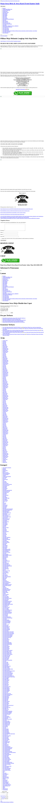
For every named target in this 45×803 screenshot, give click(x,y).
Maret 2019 (5, 426)
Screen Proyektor (6, 594)
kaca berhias (5, 477)
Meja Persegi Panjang (6, 552)
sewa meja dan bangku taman (8, 668)
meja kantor (5, 530)
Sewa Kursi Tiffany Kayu (7, 653)
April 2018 (4, 437)
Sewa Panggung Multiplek (7, 712)
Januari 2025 (5, 359)
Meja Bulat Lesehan (6, 510)
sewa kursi (4, 623)
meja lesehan (5, 543)
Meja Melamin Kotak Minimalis (8, 19)
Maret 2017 (5, 450)
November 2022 (5, 384)
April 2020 (4, 414)
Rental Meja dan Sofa (6, 290)
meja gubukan (5, 524)
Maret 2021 (5, 404)
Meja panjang (5, 547)
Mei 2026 (4, 343)
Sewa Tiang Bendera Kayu (7, 762)
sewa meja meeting (38, 216)
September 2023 (5, 374)
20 (4, 797)
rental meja (4, 587)
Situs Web (2, 236)
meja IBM (4, 525)
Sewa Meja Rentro (6, 697)
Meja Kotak (5, 17)
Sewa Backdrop (5, 600)
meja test (4, 569)
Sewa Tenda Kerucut (6, 750)
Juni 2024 (4, 366)
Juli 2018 (4, 434)
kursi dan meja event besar (7, 484)
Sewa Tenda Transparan (7, 759)
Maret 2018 (5, 438)
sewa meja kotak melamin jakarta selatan (28, 216)
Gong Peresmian (5, 474)
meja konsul (5, 534)
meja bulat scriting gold (7, 512)
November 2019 (5, 419)
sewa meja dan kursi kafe (7, 671)
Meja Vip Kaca (5, 288)
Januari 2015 (5, 462)
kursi (3, 480)
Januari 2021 (5, 406)
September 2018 (5, 432)
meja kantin (5, 529)
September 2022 (5, 386)
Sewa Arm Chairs (6, 599)
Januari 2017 (5, 452)
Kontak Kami (5, 11)
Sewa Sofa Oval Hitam (7, 735)
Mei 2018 (4, 436)
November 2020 (5, 408)
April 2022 (4, 391)
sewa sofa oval (5, 734)
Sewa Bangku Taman (6, 603)
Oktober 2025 (5, 350)
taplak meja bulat (6, 776)
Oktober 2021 (5, 397)
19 (3, 797)
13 (4, 796)
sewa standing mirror (6, 741)
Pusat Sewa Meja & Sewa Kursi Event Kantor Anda (19, 4)
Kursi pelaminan (5, 495)
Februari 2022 (5, 393)
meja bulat (4, 507)
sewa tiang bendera (6, 761)
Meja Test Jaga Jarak (6, 570)
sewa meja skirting (6, 703)
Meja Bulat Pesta (6, 511)
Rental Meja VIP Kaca (6, 589)
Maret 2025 (5, 357)
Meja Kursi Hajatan (6, 542)
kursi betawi (5, 482)
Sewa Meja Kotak (6, 29)
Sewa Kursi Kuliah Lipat (7, 642)
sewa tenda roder (6, 756)
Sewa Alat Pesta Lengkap (7, 598)
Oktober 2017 (5, 443)
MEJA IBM (5, 16)
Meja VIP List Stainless (7, 576)
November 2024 (5, 361)
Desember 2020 (5, 407)
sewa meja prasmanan (6, 695)
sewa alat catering (6, 597)
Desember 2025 (5, 348)
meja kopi (4, 535)
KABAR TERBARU (6, 10)
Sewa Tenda (5, 743)
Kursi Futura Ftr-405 (6, 491)
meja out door (5, 546)
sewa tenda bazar (6, 744)
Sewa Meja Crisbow (6, 667)
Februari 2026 (5, 346)
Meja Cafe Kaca (5, 515)
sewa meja (4, 661)
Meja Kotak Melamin (6, 539)
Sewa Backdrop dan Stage (7, 601)
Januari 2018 (5, 440)
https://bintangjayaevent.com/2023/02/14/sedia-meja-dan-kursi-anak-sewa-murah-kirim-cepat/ (16, 208)
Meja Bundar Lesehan (6, 514)
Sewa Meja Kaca (6, 27)
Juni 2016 (4, 458)
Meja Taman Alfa (6, 562)
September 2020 (5, 410)
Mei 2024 (4, 367)
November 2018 (5, 430)
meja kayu (4, 532)
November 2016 (5, 454)
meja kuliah (5, 540)
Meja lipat (4, 544)
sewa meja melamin (3, 35)
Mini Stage (4, 578)
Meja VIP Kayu (5, 289)
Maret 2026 (5, 345)
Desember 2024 (5, 360)
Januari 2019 (5, 428)
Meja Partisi (5, 548)
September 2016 (5, 456)
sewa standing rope (6, 742)
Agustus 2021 (5, 399)
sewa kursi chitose (6, 627)
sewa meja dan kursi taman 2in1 (8, 675)
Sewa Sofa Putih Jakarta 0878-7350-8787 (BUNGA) (12, 327)
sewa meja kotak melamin (4, 216)
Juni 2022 (4, 389)
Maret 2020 (5, 415)
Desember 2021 (5, 395)
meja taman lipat (5, 566)
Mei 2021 (4, 402)
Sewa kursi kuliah (6, 641)
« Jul (1, 801)
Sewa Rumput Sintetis (6, 721)
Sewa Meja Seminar (6, 701)
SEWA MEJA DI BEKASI (7, 26)
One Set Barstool (6, 581)
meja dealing (5, 520)
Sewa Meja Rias (5, 699)
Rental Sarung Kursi (6, 590)
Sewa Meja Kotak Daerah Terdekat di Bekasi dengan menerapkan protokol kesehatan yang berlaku (20, 30)
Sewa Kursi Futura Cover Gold (8, 631)
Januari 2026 (5, 347)
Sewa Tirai (4, 765)
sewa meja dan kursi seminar (8, 673)
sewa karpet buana (6, 619)
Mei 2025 (4, 355)
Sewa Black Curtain (6, 607)
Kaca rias (4, 478)
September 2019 (5, 421)
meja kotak (4, 536)
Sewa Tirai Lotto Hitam (7, 768)
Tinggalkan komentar (17, 41)
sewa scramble (5, 725)
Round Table (5, 591)
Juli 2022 (4, 388)
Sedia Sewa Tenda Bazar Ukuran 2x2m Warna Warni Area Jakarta (14, 320)
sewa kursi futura (6, 630)
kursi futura (5, 489)
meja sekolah (5, 559)
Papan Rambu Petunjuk (7, 585)
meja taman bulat (6, 563)
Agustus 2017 (5, 445)
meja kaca (4, 526)
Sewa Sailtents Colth (6, 723)
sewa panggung (5, 710)
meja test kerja (5, 571)
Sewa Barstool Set (6, 605)
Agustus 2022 (5, 387)
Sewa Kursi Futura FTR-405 (8, 634)
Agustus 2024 (5, 364)
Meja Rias (4, 20)
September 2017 (5, 444)
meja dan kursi (5, 517)
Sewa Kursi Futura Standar (7, 636)
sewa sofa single (5, 737)
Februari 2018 (5, 439)
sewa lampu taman (6, 658)
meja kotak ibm (5, 538)
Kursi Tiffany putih (6, 498)
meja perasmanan (6, 551)
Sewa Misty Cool (6, 709)
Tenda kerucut (5, 779)
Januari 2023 (5, 382)
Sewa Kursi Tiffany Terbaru (7, 654)
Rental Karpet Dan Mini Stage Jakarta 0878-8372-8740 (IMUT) (14, 322)
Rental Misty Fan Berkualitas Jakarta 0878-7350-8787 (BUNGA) (14, 318)
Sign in (4, 771)
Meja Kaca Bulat (6, 527)
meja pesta (4, 553)
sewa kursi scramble (6, 646)
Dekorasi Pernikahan (6, 473)
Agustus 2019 (5, 422)
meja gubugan (5, 523)
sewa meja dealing (6, 677)
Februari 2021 (5, 405)
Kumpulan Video (6, 12)
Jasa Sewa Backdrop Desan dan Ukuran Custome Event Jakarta (14, 334)
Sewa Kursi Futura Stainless (7, 635)
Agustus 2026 (5, 340)
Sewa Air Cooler (5, 596)
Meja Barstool (5, 13)
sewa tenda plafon (6, 755)
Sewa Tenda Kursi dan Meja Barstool (9, 752)
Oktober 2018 (5, 431)
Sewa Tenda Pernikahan (7, 754)
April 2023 (4, 379)
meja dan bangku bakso (7, 516)
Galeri (1, 41)
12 (3, 796)
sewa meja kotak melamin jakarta (15, 216)
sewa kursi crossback (6, 628)
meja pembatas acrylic (6, 549)
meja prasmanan (5, 554)
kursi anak (4, 481)
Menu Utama (3, 6)
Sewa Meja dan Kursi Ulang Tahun (9, 676)
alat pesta (4, 468)
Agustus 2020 (5, 411)
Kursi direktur (5, 488)
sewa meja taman (6, 706)
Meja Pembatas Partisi (6, 550)
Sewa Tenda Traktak (6, 758)
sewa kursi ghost (5, 638)
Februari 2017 (5, 451)
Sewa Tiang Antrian (6, 760)
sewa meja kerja (5, 681)
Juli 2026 (4, 341)
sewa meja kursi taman (6, 686)
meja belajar (5, 506)
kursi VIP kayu (5, 500)
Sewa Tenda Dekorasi (6, 746)
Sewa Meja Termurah (6, 31)
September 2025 (5, 351)
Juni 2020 (4, 413)
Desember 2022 (5, 383)
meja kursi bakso (5, 541)
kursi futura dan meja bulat (7, 490)
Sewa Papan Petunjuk (6, 714)
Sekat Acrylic (5, 595)
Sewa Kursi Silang (6, 647)
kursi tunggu (5, 499)
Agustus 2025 (5, 352)
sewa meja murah (17, 217)
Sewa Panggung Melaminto (7, 711)
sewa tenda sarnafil (6, 757)
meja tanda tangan (6, 568)
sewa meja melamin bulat (9, 217)
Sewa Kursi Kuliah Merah (7, 643)
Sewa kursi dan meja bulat (7, 291)
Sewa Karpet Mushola (6, 620)
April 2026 (4, 344)
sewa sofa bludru (6, 728)
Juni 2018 (4, 435)
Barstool (4, 471)
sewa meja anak (5, 663)
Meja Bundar (5, 14)
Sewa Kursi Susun (6, 649)
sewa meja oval (5, 692)
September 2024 (5, 363)
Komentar (2, 230)
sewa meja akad (5, 662)
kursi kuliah (5, 493)
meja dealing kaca (6, 521)
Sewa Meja (5, 24)
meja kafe (4, 528)
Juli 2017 (4, 446)
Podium (4, 586)
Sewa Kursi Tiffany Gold (7, 652)
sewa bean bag (5, 606)
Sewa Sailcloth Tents (6, 722)
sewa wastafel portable (6, 770)
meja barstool (5, 505)
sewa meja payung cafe (7, 693)
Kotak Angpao (5, 479)
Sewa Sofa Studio (6, 738)
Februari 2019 (5, 427)
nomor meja (5, 580)
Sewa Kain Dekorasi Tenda (7, 617)
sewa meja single (6, 702)
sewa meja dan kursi (6, 669)
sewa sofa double (6, 729)
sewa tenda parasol (6, 753)
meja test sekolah (6, 572)
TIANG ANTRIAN (6, 783)
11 (2, 796)
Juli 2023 (4, 376)
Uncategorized (5, 789)
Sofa (3, 772)
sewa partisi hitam (6, 716)
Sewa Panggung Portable (7, 713)
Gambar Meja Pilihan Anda (7, 9)
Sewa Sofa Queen (6, 736)
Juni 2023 (4, 377)
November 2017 (5, 442)
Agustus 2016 (5, 457)
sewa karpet (5, 618)
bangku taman (5, 470)
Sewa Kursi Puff (5, 645)
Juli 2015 (4, 460)
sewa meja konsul (6, 682)
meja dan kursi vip (6, 519)
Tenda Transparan (6, 781)
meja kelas (4, 533)
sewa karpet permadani (7, 621)
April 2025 (4, 356)
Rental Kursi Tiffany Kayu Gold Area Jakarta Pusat (11, 319)
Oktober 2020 (5, 409)
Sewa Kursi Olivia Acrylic (7, 644)
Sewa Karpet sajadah (6, 622)
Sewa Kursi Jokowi (6, 639)
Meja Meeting (5, 545)
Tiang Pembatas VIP (6, 785)
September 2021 (5, 398)
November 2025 (5, 349)
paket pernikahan (6, 583)
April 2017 (4, 449)
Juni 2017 (4, 447)
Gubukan (4, 475)
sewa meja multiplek (6, 690)
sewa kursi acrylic (6, 624)
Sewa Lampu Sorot (6, 657)
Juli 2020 (4, 412)
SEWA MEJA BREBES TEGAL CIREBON (10, 25)
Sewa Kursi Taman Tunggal (7, 650)
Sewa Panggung (5, 32)
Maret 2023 (5, 380)
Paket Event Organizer (6, 582)
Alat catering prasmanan (7, 467)
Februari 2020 (5, 416)
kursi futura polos (6, 492)
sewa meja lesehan (6, 687)
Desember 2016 (5, 453)
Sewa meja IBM (5, 678)
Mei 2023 (4, 378)
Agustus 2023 (5, 375)
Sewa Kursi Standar (6, 648)
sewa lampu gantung (6, 656)
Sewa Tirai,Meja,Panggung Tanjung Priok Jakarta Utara (12, 332)
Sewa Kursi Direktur (6, 629)
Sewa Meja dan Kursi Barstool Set (9, 670)
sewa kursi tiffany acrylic (7, 651)
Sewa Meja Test (5, 708)
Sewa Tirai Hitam (6, 767)
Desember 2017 (5, 441)
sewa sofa (4, 727)
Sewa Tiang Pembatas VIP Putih (8, 763)
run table (4, 593)
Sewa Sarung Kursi (6, 724)
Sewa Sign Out (5, 726)
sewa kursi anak (5, 625)
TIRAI (4, 786)
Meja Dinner (5, 522)
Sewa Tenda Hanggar (6, 749)
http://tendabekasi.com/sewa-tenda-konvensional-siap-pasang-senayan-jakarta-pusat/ (14, 210)
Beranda (4, 8)
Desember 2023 (5, 371)
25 (2, 798)
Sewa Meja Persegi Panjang (7, 694)
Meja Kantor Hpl (6, 531)
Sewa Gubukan (5, 615)
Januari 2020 (5, 417)
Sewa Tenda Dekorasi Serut (7, 747)
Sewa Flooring (5, 614)
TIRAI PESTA (5, 788)
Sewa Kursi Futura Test (7, 637)
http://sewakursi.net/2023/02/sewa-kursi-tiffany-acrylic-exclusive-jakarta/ (13, 212)
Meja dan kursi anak (6, 518)
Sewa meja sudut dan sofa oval (8, 705)
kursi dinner (5, 487)
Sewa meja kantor (6, 680)
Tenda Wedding (5, 782)
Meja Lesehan (5, 18)
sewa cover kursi (5, 608)
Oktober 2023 (5, 373)
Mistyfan (4, 579)
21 (5, 797)
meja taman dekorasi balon (7, 565)
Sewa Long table (6, 659)
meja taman (5, 561)
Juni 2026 (4, 342)
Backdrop (4, 469)
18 (2, 797)
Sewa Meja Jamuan (6, 679)
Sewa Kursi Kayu (6, 640)
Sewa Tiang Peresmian (7, 764)
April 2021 (4, 403)
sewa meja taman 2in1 (6, 707)
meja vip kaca (5, 574)
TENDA (4, 778)
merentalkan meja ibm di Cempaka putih (10, 218)
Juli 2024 (4, 365)
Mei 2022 (4, 390)
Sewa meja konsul (6, 28)
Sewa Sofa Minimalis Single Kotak (9, 733)
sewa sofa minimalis (6, 732)
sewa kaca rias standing (7, 616)
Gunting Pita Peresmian (7, 476)
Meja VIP (4, 573)
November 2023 (5, 372)
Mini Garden (5, 577)
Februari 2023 (5, 381)
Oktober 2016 (5, 455)
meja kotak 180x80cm (6, 537)
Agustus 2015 (5, 459)
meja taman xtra (5, 567)
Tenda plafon (5, 780)
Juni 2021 (4, 401)
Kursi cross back (5, 483)
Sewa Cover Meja (6, 609)
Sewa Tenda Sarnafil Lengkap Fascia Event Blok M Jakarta (13, 321)
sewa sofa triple (5, 740)
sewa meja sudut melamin (24, 217)
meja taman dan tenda (6, 564)
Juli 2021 (4, 400)
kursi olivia (4, 494)
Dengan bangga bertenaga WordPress (6, 802)
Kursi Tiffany (5, 497)
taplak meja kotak (6, 777)
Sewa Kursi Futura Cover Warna (8, 633)
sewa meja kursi (5, 685)
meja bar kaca (5, 504)
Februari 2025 (5, 358)
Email (1, 234)
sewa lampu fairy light (6, 655)
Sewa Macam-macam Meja (7, 660)
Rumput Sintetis (5, 592)
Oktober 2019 (5, 420)
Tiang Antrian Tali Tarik (7, 784)
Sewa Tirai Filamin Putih (7, 766)
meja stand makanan (6, 560)
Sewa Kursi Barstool (6, 626)
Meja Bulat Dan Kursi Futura (8, 508)
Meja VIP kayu (5, 575)
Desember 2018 (5, 429)
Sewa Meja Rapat (6, 696)
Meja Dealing (5, 15)
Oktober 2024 (5, 362)
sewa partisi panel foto (6, 717)
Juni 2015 (4, 461)
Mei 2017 (4, 448)
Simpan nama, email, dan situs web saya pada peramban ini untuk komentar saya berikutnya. (18, 238)
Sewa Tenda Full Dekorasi (7, 748)
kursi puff (4, 496)
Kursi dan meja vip (6, 485)
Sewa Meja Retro (6, 698)
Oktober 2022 (5, 385)
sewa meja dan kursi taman (7, 674)
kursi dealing (5, 486)
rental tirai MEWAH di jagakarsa (30, 218)
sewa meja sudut (5, 704)
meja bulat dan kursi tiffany (7, 509)
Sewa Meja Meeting (6, 688)
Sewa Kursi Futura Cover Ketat (8, 632)
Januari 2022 (5, 394)
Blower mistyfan (5, 472)
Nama (1, 232)
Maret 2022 (5, 392)
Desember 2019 (5, 418)
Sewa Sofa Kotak (6, 730)
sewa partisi (5, 715)
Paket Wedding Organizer (7, 584)
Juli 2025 (4, 353)
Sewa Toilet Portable (6, 769)
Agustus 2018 (5, 433)
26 (3, 798)
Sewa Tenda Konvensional (7, 751)
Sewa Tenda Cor (5, 745)
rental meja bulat (5, 588)
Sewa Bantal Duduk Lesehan (8, 604)
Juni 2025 (4, 354)
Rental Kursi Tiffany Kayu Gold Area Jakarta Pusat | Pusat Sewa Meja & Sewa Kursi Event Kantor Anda (21, 330)
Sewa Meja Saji (5, 700)
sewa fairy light (5, 613)
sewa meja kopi (5, 683)
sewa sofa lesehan (6, 731)
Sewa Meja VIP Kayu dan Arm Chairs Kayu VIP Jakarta (12, 328)
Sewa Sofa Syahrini (6, 739)
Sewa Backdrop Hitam (7, 602)
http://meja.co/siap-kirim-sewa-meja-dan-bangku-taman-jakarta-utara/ (12, 214)
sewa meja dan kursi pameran (8, 672)
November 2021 (5, 396)
